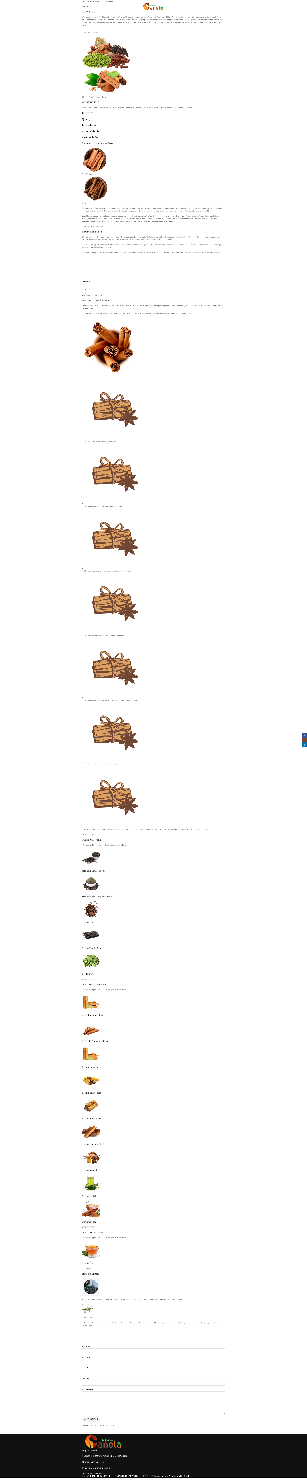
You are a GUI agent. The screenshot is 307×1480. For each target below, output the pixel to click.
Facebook (86, 1473)
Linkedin (93, 1473)
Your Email (86, 1357)
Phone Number (87, 1368)
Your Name (86, 1346)
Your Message (87, 1389)
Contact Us (86, 290)
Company (85, 1379)
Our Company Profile (90, 33)
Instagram (100, 1473)
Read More (86, 282)
